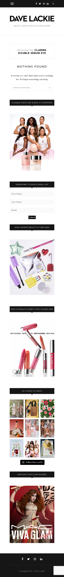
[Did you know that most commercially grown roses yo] (47, 408)
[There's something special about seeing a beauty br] (32, 448)
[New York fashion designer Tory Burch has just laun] (17, 428)
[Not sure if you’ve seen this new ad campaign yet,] (32, 428)
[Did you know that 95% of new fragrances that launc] (47, 448)
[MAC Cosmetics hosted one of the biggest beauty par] (47, 428)
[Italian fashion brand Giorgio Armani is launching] (32, 408)
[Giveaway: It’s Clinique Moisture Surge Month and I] (17, 448)
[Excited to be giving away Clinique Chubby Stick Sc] (17, 408)
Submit (32, 217)
